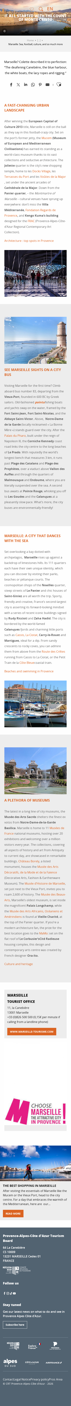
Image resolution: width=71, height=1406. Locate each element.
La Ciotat (31, 635)
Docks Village (41, 171)
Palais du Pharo (15, 436)
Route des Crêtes (53, 652)
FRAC (31, 221)
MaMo (43, 933)
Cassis (19, 635)
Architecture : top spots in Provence (29, 241)
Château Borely (28, 861)
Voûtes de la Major (53, 177)
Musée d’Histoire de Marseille (45, 883)
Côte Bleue (26, 663)
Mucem (47, 138)
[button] (41, 9)
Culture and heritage (18, 964)
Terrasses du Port (16, 177)
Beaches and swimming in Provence (29, 671)
